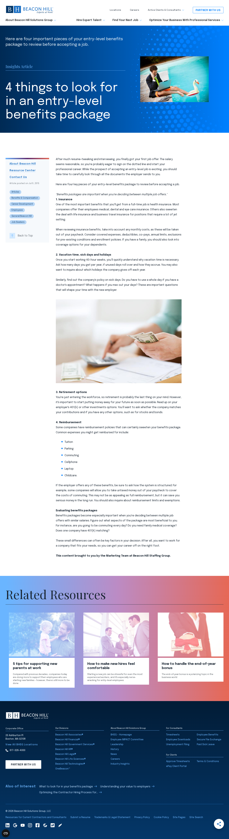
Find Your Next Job (125, 20)
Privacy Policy (142, 817)
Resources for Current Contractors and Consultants (36, 817)
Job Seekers (18, 222)
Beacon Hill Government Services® (75, 744)
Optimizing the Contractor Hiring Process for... (68, 792)
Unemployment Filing (177, 744)
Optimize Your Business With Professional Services (184, 20)
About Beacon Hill (23, 163)
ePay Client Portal (176, 766)
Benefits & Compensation (25, 198)
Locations (115, 10)
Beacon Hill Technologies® (70, 764)
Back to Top (25, 235)
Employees (17, 210)
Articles (15, 192)
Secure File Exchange (209, 739)
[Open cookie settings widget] (6, 833)
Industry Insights (120, 764)
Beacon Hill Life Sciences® (70, 759)
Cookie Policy (161, 817)
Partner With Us (208, 10)
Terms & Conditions (208, 761)
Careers (134, 10)
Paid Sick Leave (206, 744)
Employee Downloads (178, 739)
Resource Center (23, 170)
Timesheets (173, 735)
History (115, 749)
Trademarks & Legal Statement (112, 817)
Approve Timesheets (178, 761)
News (114, 754)
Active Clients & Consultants (164, 10)
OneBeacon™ (62, 769)
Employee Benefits (207, 735)
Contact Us (18, 177)
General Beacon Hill (22, 216)
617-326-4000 (17, 750)
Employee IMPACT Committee (127, 739)
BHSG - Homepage (121, 735)
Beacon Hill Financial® (67, 739)
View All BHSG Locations (22, 744)
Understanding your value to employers (125, 786)
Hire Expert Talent (89, 20)
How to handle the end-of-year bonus (189, 666)
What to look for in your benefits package (66, 786)
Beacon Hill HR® (64, 749)
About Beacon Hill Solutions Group (29, 20)
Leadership (117, 744)
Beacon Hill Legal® (65, 754)
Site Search (196, 817)
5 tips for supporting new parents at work (35, 666)
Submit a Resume (80, 817)
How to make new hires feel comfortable (111, 666)
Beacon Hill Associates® (69, 735)
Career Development (22, 204)
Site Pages (179, 817)
